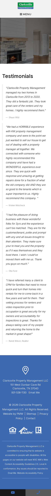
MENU (26, 14)
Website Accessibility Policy (30, 473)
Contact (30, 418)
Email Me (34, 392)
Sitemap (31, 413)
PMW (20, 413)
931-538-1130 (18, 392)
